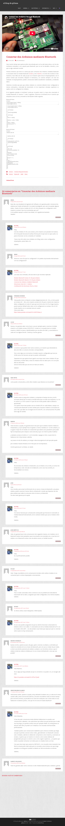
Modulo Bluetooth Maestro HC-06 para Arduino (27, 280)
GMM (22, 174)
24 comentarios (21, 60)
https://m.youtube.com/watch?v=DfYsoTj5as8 (26, 677)
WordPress (41, 823)
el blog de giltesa (10, 3)
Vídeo (26, 174)
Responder (58, 217)
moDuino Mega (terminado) (21, 172)
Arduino (11, 172)
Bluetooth (16, 174)
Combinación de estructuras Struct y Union (25, 286)
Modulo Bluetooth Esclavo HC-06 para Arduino (27, 278)
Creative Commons (47, 821)
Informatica (45, 8)
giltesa (16, 225)
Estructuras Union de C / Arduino (23, 284)
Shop (19, 8)
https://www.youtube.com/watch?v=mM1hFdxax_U (28, 312)
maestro (39, 73)
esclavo (31, 73)
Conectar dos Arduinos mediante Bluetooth (31, 56)
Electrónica (35, 8)
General (25, 8)
